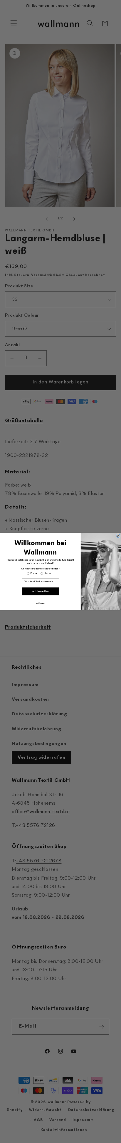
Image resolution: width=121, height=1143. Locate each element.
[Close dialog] (118, 536)
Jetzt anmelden (40, 591)
